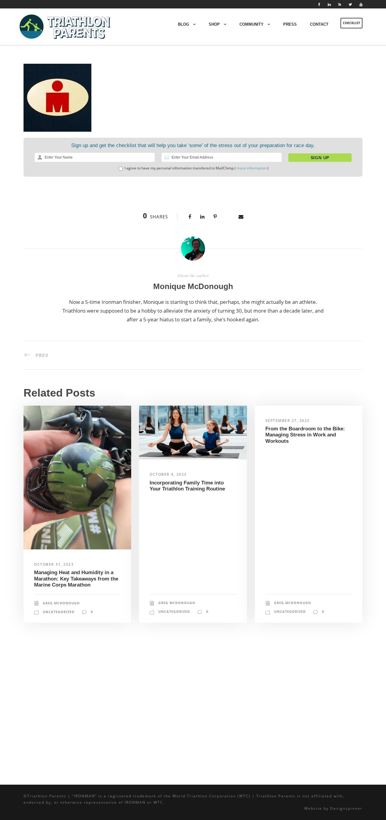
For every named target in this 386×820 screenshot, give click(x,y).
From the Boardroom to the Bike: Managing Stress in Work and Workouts (305, 435)
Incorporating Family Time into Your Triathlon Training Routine (187, 486)
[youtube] (360, 4)
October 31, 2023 (54, 564)
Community (251, 24)
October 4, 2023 (168, 474)
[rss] (339, 4)
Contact (319, 24)
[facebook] (319, 4)
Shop (214, 24)
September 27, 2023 (287, 420)
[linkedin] (329, 4)
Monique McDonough (193, 286)
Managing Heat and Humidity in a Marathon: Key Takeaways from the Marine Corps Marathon (76, 579)
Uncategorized (58, 611)
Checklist (351, 23)
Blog (183, 24)
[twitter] (350, 4)
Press (290, 24)
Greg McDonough (61, 603)
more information (251, 168)
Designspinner (346, 808)
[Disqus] (193, 706)
